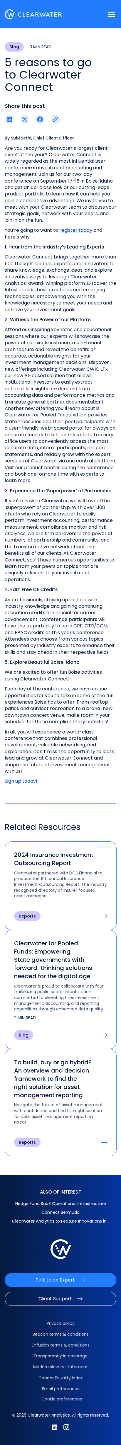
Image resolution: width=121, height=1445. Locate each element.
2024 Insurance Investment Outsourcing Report (53, 859)
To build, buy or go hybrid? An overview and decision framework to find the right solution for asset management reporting (53, 1078)
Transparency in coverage (60, 1356)
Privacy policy (61, 1323)
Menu (111, 14)
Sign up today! (21, 781)
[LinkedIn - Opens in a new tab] (54, 1427)
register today (75, 230)
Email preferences (60, 1389)
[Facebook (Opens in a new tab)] (40, 119)
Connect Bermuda (60, 1212)
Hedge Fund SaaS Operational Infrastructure (60, 1203)
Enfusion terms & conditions (61, 1345)
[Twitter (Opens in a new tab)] (24, 119)
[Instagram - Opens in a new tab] (66, 1427)
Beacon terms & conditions (61, 1334)
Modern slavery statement (60, 1367)
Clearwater (33, 14)
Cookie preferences (61, 1399)
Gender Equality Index (60, 1378)
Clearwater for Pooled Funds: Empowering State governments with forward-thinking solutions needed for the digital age (53, 959)
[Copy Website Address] (55, 119)
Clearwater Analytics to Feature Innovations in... (60, 1221)
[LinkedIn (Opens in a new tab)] (9, 119)
